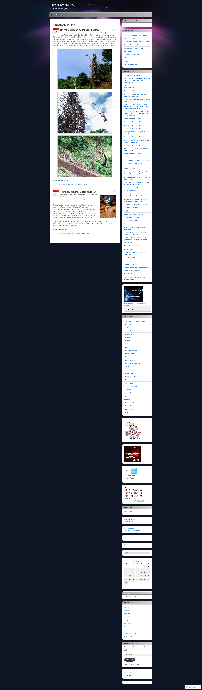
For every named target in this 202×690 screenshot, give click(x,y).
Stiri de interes (129, 383)
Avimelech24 (128, 636)
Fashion (127, 347)
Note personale (129, 373)
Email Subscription (131, 643)
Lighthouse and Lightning (131, 270)
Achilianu (127, 613)
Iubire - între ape (129, 58)
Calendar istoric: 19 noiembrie (133, 137)
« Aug (126, 587)
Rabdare (126, 61)
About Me (58, 15)
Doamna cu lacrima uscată (132, 91)
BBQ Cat (126, 211)
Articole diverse (129, 331)
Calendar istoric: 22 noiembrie (133, 122)
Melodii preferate (130, 409)
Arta (126, 327)
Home (51, 14)
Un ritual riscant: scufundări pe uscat (80, 30)
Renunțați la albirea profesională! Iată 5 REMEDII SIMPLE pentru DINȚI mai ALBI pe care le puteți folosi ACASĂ (136, 106)
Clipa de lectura (129, 402)
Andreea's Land (128, 630)
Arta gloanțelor (128, 261)
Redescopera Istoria (131, 376)
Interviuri (127, 370)
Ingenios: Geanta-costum (131, 38)
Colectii (127, 340)
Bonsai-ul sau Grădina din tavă (133, 220)
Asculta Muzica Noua (130, 633)
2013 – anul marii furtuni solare (133, 163)
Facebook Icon (140, 530)
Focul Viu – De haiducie (131, 274)
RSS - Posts (127, 672)
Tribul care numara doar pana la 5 (78, 191)
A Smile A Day (129, 324)
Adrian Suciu (128, 617)
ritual (84, 184)
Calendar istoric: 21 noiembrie (133, 125)
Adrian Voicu (128, 620)
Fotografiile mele (130, 406)
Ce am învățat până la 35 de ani (133, 75)
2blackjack (127, 610)
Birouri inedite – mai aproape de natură (135, 204)
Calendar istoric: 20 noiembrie (133, 128)
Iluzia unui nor (128, 242)
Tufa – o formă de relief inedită (133, 246)
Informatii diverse (130, 353)
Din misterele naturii (130, 191)
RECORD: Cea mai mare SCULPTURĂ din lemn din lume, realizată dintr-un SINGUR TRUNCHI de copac (136, 113)
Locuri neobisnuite (130, 360)
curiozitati (79, 184)
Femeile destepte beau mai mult (133, 64)
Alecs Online (128, 623)
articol (78, 233)
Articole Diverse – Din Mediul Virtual (134, 321)
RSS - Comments (129, 675)
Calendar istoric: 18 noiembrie (133, 145)
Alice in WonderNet (62, 4)
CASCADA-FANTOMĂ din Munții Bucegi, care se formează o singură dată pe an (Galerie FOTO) (137, 80)
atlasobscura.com (63, 181)
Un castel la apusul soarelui (132, 217)
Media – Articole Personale (132, 363)
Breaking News (129, 334)
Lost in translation (129, 264)
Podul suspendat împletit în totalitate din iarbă (137, 41)
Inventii (127, 357)
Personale (127, 399)
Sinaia (127, 396)
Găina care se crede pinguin (132, 54)
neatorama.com (62, 229)
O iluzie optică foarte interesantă (133, 45)
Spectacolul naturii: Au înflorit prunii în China (137, 160)
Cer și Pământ (128, 249)
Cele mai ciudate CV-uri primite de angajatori (137, 267)
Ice (125, 224)
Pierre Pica (83, 233)
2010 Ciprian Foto (129, 607)
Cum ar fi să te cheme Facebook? (133, 214)
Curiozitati (69, 184)
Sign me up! (129, 659)
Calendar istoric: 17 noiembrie (133, 154)
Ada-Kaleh (128, 389)
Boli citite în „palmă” (130, 257)
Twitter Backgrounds (130, 530)
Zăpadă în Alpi (128, 51)
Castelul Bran (129, 393)
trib (86, 184)
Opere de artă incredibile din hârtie (134, 48)
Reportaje (128, 380)
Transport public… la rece (131, 187)
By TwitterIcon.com (129, 521)
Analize (127, 367)
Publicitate (128, 412)
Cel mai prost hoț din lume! (132, 207)
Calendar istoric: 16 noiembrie (133, 157)
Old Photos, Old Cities (130, 386)
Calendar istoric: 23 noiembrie (133, 118)
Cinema (127, 337)
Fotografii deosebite (131, 350)
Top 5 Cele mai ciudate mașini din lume (135, 35)
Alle (125, 627)
